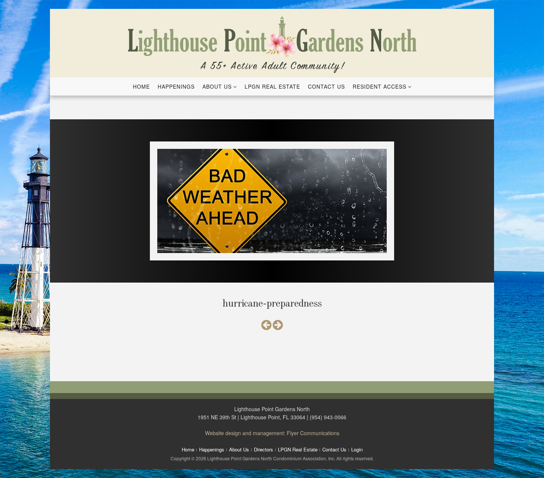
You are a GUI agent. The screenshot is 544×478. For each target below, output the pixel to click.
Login (357, 449)
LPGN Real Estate (272, 86)
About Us (217, 86)
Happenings (176, 86)
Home (141, 86)
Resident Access (379, 86)
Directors (263, 449)
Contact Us (326, 86)
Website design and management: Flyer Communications (272, 433)
